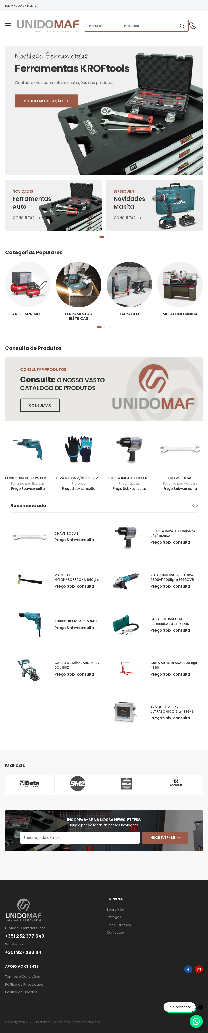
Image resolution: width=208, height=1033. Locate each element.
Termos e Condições (22, 976)
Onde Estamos (119, 924)
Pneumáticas (129, 483)
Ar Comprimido (27, 314)
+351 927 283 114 (23, 952)
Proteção (78, 483)
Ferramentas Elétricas (78, 316)
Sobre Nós (115, 909)
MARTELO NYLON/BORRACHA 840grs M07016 (76, 580)
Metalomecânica (180, 314)
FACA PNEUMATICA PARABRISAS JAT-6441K (169, 621)
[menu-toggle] (8, 26)
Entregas (114, 917)
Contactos (115, 932)
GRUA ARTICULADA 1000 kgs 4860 (173, 665)
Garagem (129, 314)
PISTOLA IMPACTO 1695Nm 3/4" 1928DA (139, 478)
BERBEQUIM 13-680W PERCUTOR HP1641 (37, 478)
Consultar (24, 218)
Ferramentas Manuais (180, 483)
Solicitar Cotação (54, 137)
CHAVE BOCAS (180, 478)
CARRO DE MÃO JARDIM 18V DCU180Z (77, 665)
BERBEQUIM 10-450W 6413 (75, 621)
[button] (101, 237)
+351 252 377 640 (24, 936)
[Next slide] (197, 506)
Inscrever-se (162, 837)
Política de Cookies (21, 992)
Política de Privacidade (24, 984)
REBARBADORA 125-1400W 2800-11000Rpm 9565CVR (172, 577)
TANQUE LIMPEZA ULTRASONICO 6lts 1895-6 (172, 709)
